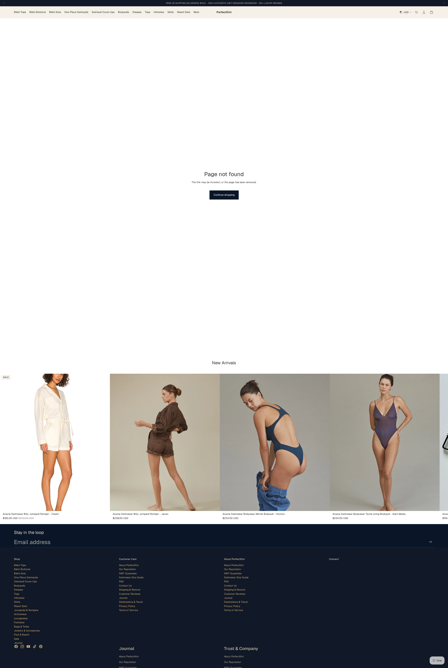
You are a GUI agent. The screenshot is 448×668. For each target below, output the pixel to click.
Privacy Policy (127, 605)
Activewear (20, 614)
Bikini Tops (20, 565)
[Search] (416, 12)
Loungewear (21, 618)
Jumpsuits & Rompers (26, 610)
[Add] (104, 505)
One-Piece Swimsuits (26, 577)
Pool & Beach (21, 634)
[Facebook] (16, 646)
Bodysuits (19, 585)
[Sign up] (430, 542)
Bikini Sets (20, 573)
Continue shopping (224, 194)
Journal (18, 642)
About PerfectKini (129, 565)
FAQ (121, 581)
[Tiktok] (35, 646)
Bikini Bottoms (22, 569)
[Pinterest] (41, 646)
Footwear (19, 622)
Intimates (19, 597)
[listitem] (196, 12)
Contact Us (125, 585)
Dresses (18, 589)
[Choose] (434, 505)
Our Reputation (127, 569)
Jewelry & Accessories (27, 630)
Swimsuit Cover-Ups (25, 581)
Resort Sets (20, 605)
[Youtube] (28, 646)
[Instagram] (22, 646)
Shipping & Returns (129, 589)
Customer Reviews (129, 593)
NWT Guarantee (128, 573)
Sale (16, 638)
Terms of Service (128, 610)
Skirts (17, 601)
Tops (16, 593)
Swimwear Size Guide (131, 577)
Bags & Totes (21, 626)
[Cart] (431, 12)
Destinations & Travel (131, 601)
